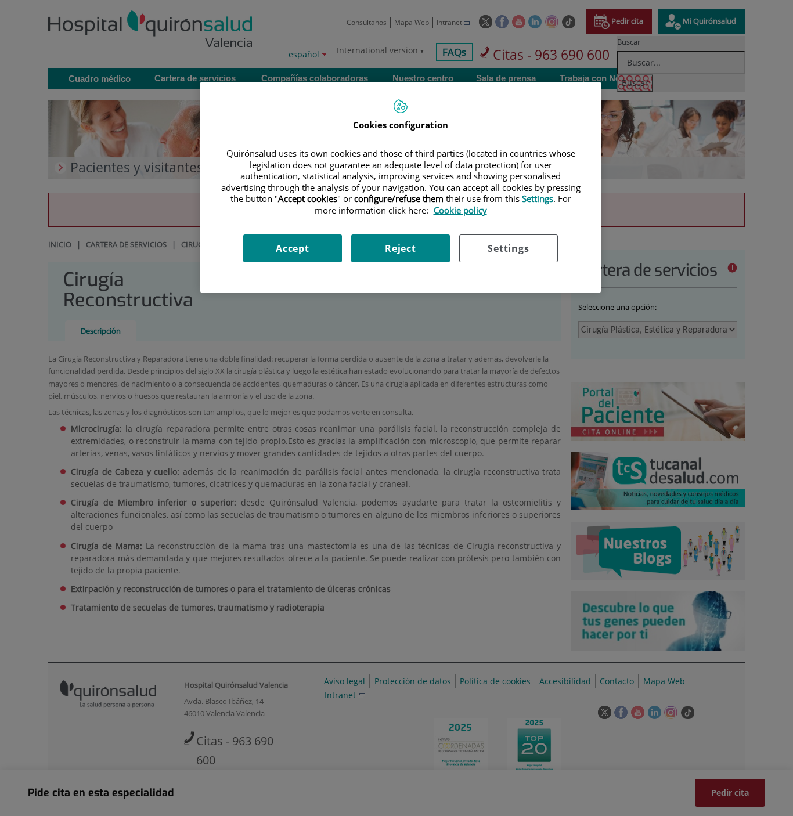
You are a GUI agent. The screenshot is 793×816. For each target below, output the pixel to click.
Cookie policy (460, 210)
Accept (292, 248)
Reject (400, 248)
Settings (508, 248)
